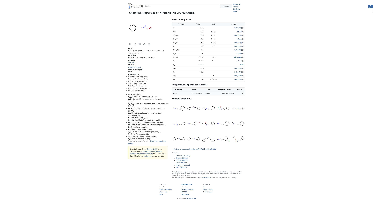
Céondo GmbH (152, 149)
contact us (147, 156)
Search (162, 187)
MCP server (185, 194)
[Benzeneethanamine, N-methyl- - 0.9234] (179, 108)
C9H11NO (131, 62)
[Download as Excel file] (140, 44)
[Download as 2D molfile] (144, 44)
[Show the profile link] (370, 7)
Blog (161, 194)
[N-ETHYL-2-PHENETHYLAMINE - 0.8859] (208, 108)
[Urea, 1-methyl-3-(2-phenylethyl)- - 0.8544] (179, 124)
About (205, 187)
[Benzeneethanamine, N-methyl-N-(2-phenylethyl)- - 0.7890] (208, 139)
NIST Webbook (181, 167)
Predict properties (166, 189)
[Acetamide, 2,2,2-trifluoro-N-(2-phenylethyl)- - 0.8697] (223, 108)
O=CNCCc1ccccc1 (134, 67)
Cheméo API (207, 177)
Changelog (163, 192)
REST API (184, 192)
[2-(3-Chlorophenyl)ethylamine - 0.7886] (223, 139)
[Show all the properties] (242, 93)
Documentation (186, 184)
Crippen (239, 53)
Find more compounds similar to (195, 149)
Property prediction (187, 189)
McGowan (238, 57)
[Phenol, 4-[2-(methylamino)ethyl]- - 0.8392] (193, 124)
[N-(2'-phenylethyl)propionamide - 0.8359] (208, 124)
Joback (239, 31)
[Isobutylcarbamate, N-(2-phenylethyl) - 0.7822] (238, 139)
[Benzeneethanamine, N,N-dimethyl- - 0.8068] (238, 124)
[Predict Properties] (149, 44)
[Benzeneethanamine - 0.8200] (223, 124)
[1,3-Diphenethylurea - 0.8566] (238, 108)
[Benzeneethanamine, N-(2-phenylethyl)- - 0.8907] (193, 108)
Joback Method (181, 163)
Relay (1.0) (238, 28)
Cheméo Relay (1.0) (183, 156)
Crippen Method (182, 158)
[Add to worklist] (130, 44)
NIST (242, 64)
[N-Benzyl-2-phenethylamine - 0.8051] (179, 139)
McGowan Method (183, 165)
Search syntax (186, 187)
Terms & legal (207, 192)
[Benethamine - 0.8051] (193, 139)
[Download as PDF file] (135, 44)
